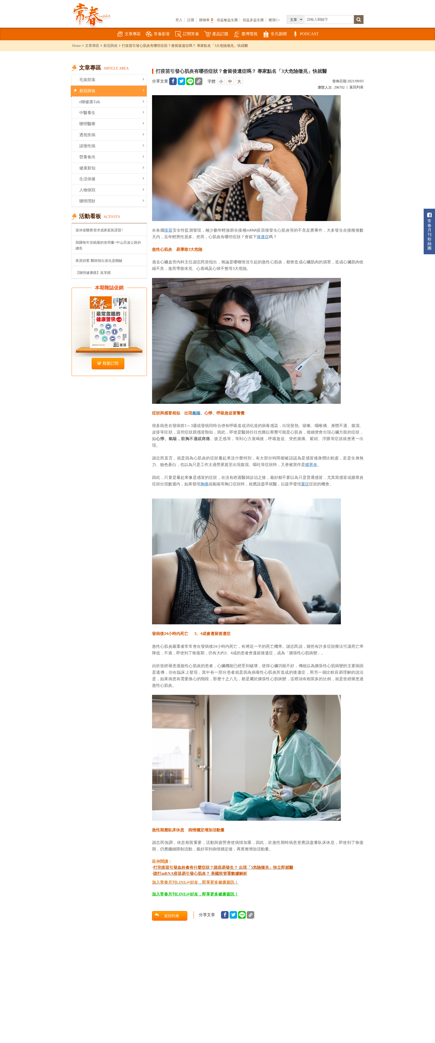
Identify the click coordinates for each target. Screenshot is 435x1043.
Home (76, 46)
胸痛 (204, 484)
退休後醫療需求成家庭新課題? (99, 230)
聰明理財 (87, 201)
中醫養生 (87, 113)
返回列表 (356, 87)
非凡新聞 (279, 34)
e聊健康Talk (89, 102)
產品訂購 (220, 34)
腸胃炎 (311, 464)
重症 (305, 484)
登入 (179, 20)
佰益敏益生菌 (227, 20)
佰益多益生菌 (253, 20)
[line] (190, 81)
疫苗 (168, 230)
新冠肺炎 (110, 46)
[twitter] (181, 81)
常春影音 (162, 34)
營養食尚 (87, 157)
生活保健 (87, 179)
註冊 (190, 20)
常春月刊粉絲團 (429, 234)
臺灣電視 (249, 34)
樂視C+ (274, 20)
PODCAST (309, 34)
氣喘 (196, 413)
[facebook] (173, 81)
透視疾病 (87, 135)
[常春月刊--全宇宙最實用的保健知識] (91, 14)
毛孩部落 (87, 80)
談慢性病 (87, 146)
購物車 (206, 19)
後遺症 (263, 236)
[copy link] (198, 81)
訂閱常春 (191, 34)
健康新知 (87, 168)
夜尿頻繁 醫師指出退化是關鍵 (99, 261)
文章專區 (133, 34)
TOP (420, 1024)
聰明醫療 (87, 124)
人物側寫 (87, 190)
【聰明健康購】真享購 (93, 273)
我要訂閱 (110, 363)
